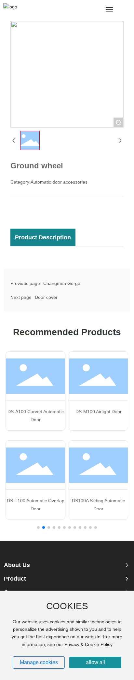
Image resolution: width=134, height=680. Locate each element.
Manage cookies (39, 662)
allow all (95, 662)
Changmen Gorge (61, 283)
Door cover (46, 297)
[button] (38, 527)
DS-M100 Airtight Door (98, 411)
